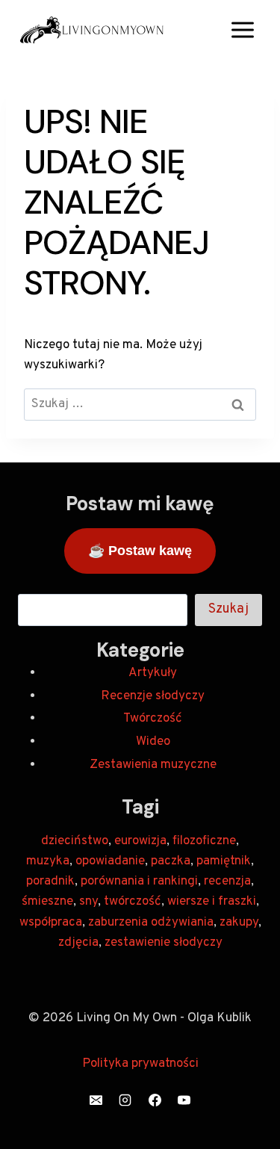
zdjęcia (78, 943)
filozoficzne (204, 841)
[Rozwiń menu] (242, 29)
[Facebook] (154, 1099)
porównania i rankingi (139, 881)
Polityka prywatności (140, 1064)
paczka (170, 861)
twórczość (132, 902)
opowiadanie (110, 861)
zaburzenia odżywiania (151, 922)
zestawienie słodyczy (164, 943)
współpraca (50, 922)
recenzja (227, 881)
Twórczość (152, 718)
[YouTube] (183, 1099)
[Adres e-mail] (96, 1099)
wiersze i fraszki (211, 902)
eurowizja (140, 841)
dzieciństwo (74, 841)
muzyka (47, 861)
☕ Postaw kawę (140, 550)
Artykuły (152, 673)
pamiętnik (223, 861)
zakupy (239, 922)
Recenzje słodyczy (153, 696)
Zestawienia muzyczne (153, 765)
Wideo (153, 742)
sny (88, 902)
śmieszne (47, 902)
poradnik (50, 881)
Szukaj (228, 609)
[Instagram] (125, 1099)
